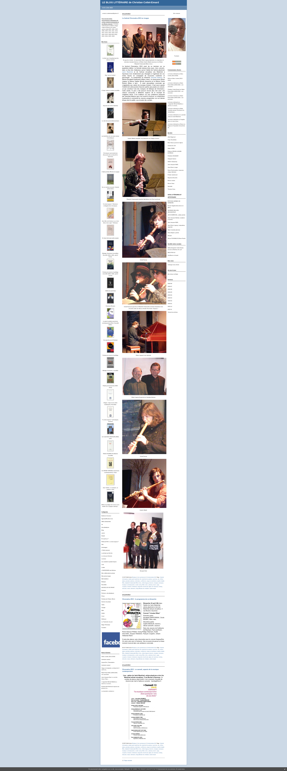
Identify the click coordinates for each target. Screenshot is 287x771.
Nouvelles (104, 584)
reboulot (124, 588)
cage (158, 584)
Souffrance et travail (173, 255)
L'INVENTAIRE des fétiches (108, 570)
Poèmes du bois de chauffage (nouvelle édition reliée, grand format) (110, 273)
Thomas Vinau (171, 189)
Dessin (103, 535)
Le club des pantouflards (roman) (110, 120)
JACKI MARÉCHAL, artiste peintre (176, 215)
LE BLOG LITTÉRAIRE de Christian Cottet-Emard (130, 2)
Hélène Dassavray (172, 161)
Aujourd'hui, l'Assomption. (108, 662)
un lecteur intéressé (173, 73)
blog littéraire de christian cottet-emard (146, 588)
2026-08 (170, 283)
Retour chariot (171, 180)
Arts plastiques (105, 527)
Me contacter (176, 13)
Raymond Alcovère (172, 177)
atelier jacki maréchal (133, 579)
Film (102, 544)
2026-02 (170, 300)
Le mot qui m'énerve (106, 556)
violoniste (137, 581)
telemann (133, 588)
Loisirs (103, 567)
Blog (102, 530)
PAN (169, 78)
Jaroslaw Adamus (156, 77)
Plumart (170, 235)
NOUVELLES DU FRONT (107, 587)
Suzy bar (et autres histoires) (110, 105)
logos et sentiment (152, 581)
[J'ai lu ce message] (285, 769)
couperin (124, 586)
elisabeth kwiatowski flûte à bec (133, 582)
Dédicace (103, 619)
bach (154, 584)
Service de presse (106, 601)
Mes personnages (106, 576)
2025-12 (170, 306)
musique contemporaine (128, 584)
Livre (102, 564)
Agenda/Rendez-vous (107, 518)
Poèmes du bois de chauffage (110, 355)
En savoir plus (180, 769)
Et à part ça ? (105, 538)
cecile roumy (138, 584)
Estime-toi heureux (106, 515)
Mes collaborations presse (108, 573)
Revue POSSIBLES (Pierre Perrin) (176, 238)
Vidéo (102, 604)
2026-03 (170, 297)
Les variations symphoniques (108, 561)
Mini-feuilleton (105, 578)
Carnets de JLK (172, 145)
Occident (103, 627)
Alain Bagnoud (171, 137)
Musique (103, 581)
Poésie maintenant (172, 174)
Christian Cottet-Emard (173, 89)
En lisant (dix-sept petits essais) (110, 238)
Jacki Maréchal (127, 72)
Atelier (103, 613)
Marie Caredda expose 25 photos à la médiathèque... (176, 110)
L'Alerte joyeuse (105, 550)
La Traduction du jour (107, 621)
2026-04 (170, 295)
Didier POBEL (171, 148)
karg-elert (140, 586)
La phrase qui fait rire (106, 553)
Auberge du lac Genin (173, 264)
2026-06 (170, 289)
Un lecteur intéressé (173, 119)
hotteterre (134, 586)
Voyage (103, 607)
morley (160, 586)
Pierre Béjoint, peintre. (173, 232)
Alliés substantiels (106, 521)
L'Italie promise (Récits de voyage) (110, 171)
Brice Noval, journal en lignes (175, 142)
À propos (176, 56)
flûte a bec (145, 584)
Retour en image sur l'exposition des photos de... (176, 125)
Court (102, 616)
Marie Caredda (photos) (174, 230)
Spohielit (170, 186)
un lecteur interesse (173, 95)
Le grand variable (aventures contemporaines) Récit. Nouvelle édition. (110, 323)
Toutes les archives (173, 312)
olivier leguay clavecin (147, 582)
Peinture (103, 590)
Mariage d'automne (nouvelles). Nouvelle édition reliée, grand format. (110, 255)
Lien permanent (141, 577)
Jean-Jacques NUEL (173, 164)
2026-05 (170, 292)
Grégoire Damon (172, 158)
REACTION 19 (171, 252)
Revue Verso (171, 183)
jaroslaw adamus (130, 581)
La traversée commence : (108, 691)
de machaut (155, 586)
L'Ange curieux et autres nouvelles (110, 90)
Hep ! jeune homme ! (110, 75)
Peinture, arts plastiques (107, 593)
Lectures (103, 558)
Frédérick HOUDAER (173, 156)
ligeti (150, 586)
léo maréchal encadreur (146, 579)
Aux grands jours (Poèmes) (110, 340)
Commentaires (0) (151, 577)
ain (158, 579)
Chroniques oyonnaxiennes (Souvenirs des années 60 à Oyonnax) (110, 154)
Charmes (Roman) (110, 306)
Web (102, 610)
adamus (150, 584)
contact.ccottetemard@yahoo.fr (110, 13)
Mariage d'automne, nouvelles (110, 370)
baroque (161, 582)
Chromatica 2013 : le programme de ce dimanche (139, 599)
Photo (103, 596)
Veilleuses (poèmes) (110, 290)
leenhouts (145, 586)
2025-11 (170, 309)
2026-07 (170, 286)
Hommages (104, 547)
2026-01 (170, 303)
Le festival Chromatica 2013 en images (135, 18)
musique (156, 582)
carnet (103, 533)
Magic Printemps (105, 624)
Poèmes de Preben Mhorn (108, 599)
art (102, 524)
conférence (143, 581)
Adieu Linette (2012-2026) (108, 656)
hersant (129, 586)
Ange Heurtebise (172, 139)
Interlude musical (105, 659)
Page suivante (128, 760)
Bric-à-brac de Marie (173, 274)
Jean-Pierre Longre (173, 167)
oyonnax (155, 579)
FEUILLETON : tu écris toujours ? (110, 541)
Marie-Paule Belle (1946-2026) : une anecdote (175, 84)
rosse (128, 588)
